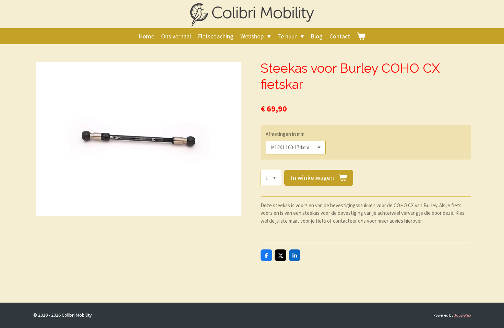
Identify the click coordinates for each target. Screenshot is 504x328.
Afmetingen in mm (285, 134)
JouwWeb (462, 315)
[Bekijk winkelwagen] (361, 36)
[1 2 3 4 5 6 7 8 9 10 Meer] (271, 178)
